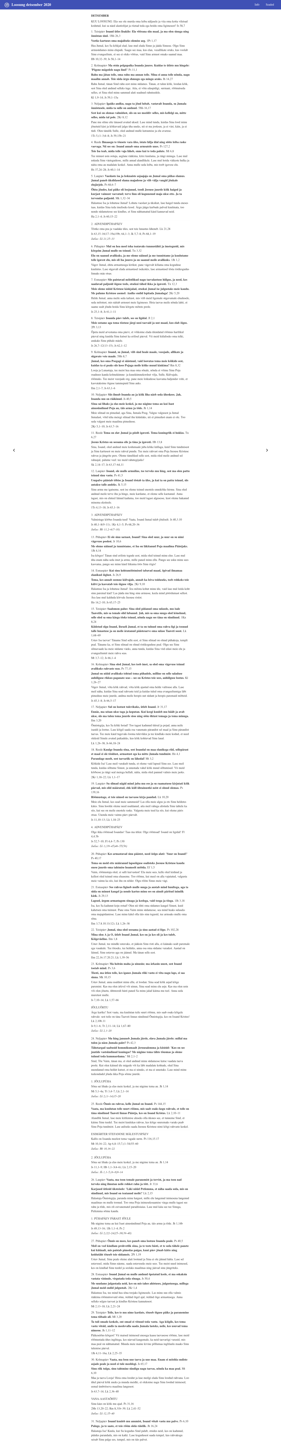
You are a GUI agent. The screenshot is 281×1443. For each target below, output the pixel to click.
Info (257, 4)
